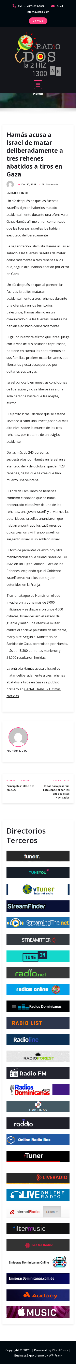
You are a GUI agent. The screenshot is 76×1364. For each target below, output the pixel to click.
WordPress (60, 1350)
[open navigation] (38, 84)
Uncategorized (17, 193)
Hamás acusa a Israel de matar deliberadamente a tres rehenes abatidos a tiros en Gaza (34, 154)
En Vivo (38, 20)
